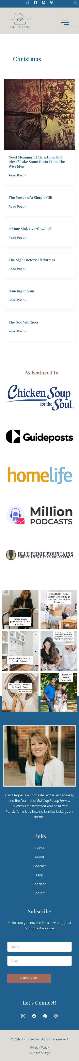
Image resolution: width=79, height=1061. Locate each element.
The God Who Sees (23, 322)
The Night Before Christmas (32, 259)
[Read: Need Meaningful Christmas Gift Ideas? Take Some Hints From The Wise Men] (39, 114)
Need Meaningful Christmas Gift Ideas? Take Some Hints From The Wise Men (37, 161)
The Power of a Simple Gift (30, 197)
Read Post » (17, 175)
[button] (76, 4)
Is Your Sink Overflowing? (30, 228)
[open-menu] (70, 17)
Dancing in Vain (21, 290)
